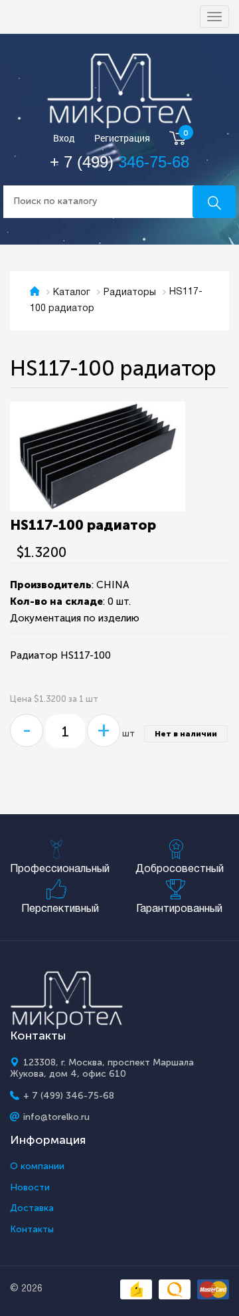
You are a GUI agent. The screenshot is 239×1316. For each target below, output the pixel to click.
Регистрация (122, 138)
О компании (37, 1166)
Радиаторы (130, 292)
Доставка (32, 1208)
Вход (64, 138)
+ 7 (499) (119, 162)
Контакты (32, 1229)
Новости (30, 1187)
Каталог (71, 292)
